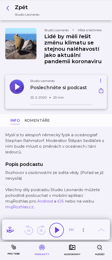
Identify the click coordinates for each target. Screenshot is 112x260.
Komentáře (37, 120)
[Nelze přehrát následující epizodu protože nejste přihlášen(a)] (72, 230)
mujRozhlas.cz (19, 206)
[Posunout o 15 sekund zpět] (28, 230)
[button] (24, 10)
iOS (60, 201)
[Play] (56, 230)
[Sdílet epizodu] (101, 91)
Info (15, 120)
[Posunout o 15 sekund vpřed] (41, 230)
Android (45, 201)
